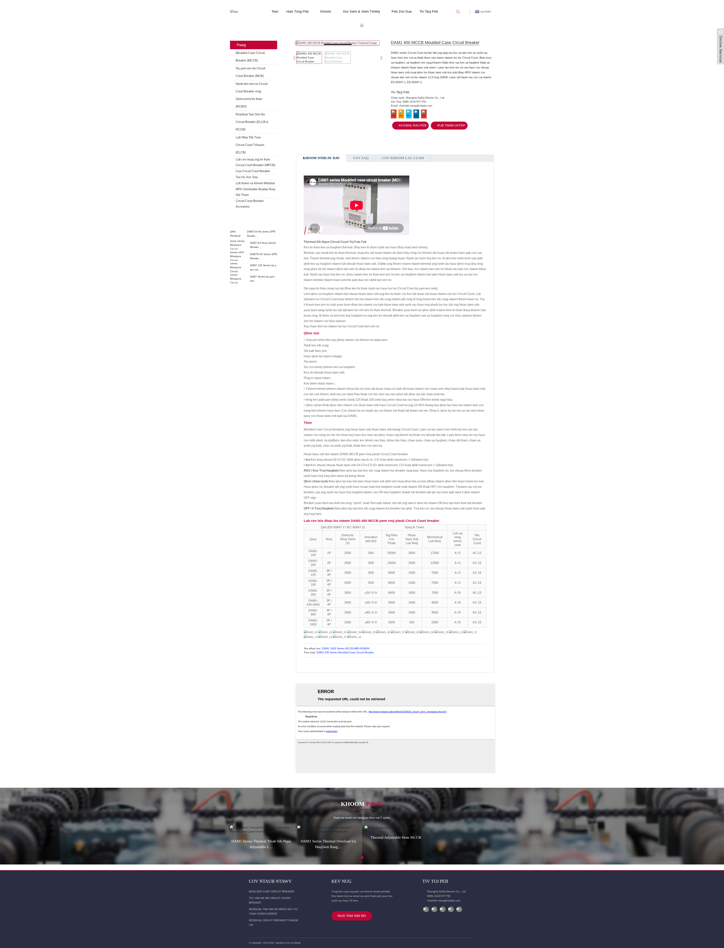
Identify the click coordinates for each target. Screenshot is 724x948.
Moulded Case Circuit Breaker (271, 891)
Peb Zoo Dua (402, 11)
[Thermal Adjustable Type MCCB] (396, 828)
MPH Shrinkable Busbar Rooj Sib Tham (255, 192)
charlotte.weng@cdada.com (415, 105)
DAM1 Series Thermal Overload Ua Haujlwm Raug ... (328, 844)
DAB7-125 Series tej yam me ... (263, 267)
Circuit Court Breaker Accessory (250, 203)
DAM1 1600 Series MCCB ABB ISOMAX (346, 648)
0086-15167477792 (414, 101)
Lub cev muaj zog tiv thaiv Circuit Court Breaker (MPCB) (255, 162)
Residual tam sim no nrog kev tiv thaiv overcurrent (273, 911)
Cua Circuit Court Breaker (253, 171)
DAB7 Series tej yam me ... (262, 278)
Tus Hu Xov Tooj (247, 177)
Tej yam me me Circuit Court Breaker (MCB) (250, 72)
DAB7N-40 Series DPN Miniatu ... (263, 256)
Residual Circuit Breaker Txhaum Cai (273, 922)
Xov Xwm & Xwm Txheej (361, 11)
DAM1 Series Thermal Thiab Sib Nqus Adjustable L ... (261, 844)
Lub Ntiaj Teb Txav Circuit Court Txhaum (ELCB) (250, 145)
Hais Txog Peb (297, 11)
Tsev (275, 11)
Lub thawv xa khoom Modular (255, 183)
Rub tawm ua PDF (451, 125)
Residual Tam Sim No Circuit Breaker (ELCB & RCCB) (252, 122)
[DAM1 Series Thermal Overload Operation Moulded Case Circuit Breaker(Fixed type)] (328, 830)
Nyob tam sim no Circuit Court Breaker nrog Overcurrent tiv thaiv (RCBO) (252, 95)
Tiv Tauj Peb (429, 11)
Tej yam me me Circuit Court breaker (270, 900)
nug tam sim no (351, 916)
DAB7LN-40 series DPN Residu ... (261, 233)
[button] (253, 225)
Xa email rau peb (412, 125)
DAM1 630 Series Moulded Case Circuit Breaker (345, 652)
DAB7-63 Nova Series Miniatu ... (263, 245)
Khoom (325, 11)
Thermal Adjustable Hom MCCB (395, 837)
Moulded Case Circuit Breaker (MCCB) (250, 56)
